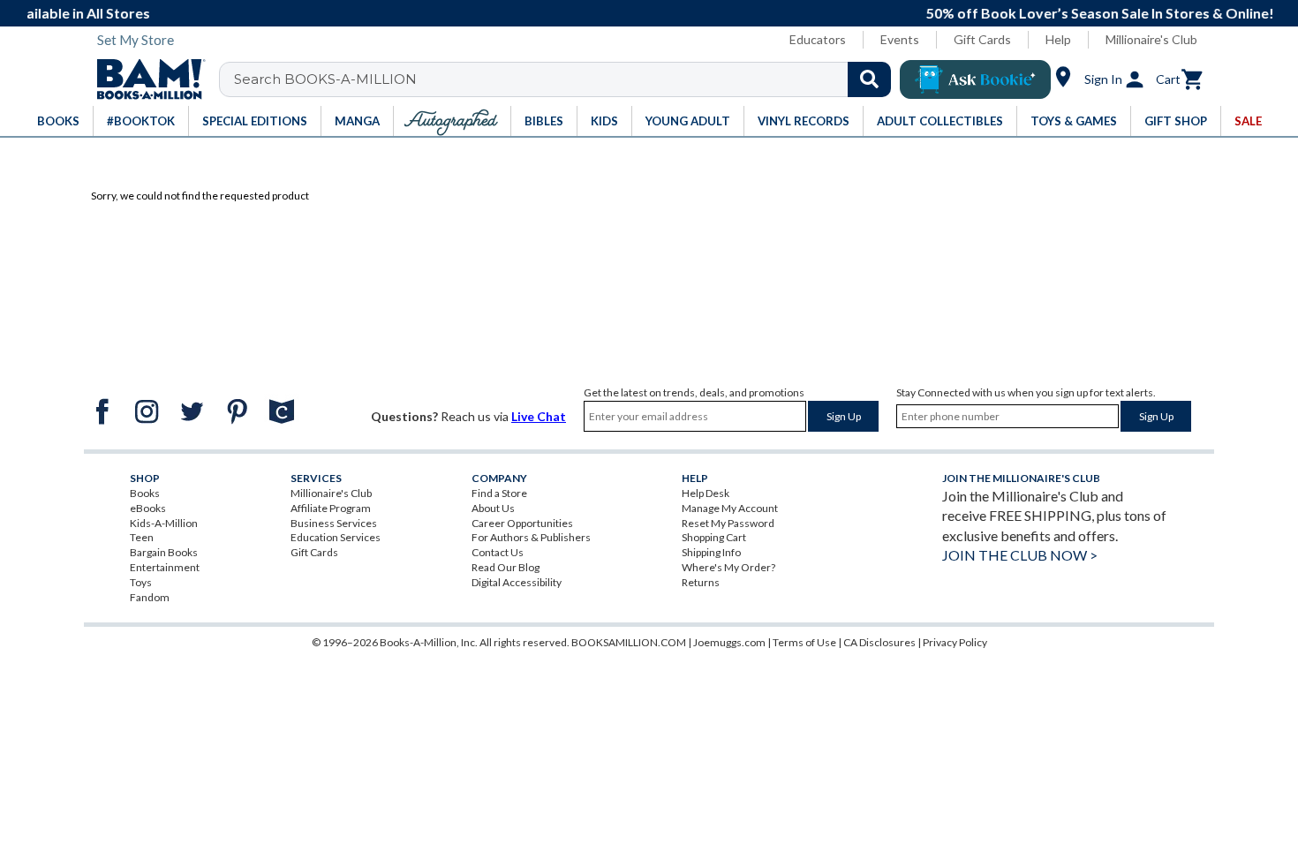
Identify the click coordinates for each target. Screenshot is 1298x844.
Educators (817, 39)
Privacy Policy (955, 642)
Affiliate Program (331, 508)
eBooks (148, 508)
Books (145, 493)
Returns (701, 582)
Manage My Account (730, 508)
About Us (493, 508)
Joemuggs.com (729, 642)
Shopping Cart (714, 537)
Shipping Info (711, 552)
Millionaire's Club (1151, 39)
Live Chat (538, 416)
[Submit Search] (869, 79)
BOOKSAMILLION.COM (628, 642)
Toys (141, 582)
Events (899, 39)
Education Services (336, 537)
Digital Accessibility (517, 582)
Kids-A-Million (164, 523)
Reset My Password (728, 523)
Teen (142, 537)
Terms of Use (804, 642)
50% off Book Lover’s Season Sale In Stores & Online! (677, 12)
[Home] (145, 79)
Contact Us (498, 552)
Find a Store (499, 493)
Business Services (334, 523)
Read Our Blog (506, 567)
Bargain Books (164, 552)
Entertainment (165, 567)
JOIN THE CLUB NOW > (1020, 554)
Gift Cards (982, 39)
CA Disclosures (879, 642)
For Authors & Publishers (531, 537)
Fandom (150, 597)
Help (1058, 39)
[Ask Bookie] (975, 79)
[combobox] (566, 79)
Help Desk (705, 493)
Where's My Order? (728, 567)
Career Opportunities (522, 523)
